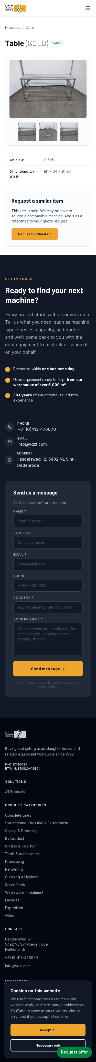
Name (19, 511)
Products (12, 27)
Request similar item (34, 234)
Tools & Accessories (22, 854)
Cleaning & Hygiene (22, 877)
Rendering (14, 869)
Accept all (48, 1030)
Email (19, 554)
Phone (19, 576)
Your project (28, 619)
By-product (14, 838)
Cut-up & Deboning (21, 830)
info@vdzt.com (17, 966)
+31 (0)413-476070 (21, 957)
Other (30, 27)
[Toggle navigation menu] (88, 8)
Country (23, 598)
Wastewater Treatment (24, 892)
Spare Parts (15, 884)
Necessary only (48, 1045)
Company (22, 533)
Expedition (14, 908)
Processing (14, 861)
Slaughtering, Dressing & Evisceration (36, 823)
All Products (15, 791)
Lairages (12, 900)
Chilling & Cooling (20, 846)
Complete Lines (18, 815)
